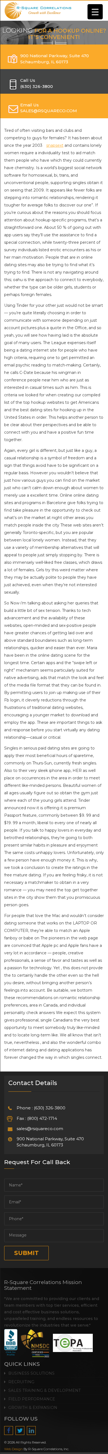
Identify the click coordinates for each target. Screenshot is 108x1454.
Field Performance (31, 1399)
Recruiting (21, 1381)
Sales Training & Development (44, 1390)
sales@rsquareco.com (40, 1128)
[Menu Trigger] (95, 11)
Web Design (13, 1449)
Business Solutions (31, 1373)
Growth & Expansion (32, 1407)
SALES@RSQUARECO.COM (48, 110)
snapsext (54, 145)
